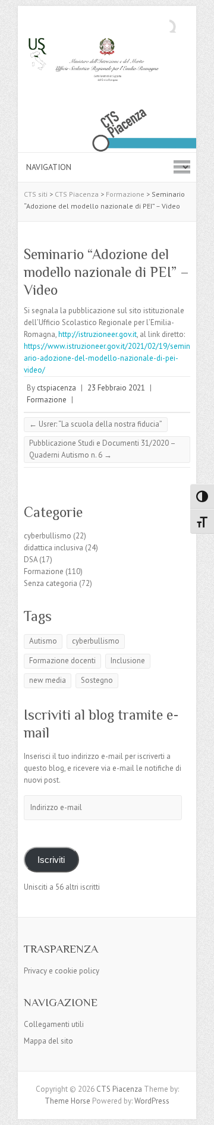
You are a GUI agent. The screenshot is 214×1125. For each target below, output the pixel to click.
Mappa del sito (48, 1041)
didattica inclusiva (53, 548)
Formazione (47, 400)
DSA (30, 559)
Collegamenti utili (54, 1024)
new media (47, 680)
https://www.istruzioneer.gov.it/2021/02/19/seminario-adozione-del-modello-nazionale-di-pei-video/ (107, 358)
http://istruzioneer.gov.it (96, 334)
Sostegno (97, 680)
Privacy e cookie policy (61, 971)
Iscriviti (51, 860)
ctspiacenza (56, 388)
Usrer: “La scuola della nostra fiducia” (95, 424)
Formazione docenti (62, 661)
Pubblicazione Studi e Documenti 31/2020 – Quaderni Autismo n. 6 (102, 449)
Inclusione (128, 661)
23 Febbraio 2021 (116, 388)
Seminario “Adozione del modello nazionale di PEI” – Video (106, 272)
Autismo (43, 641)
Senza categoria (50, 583)
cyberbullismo (47, 536)
